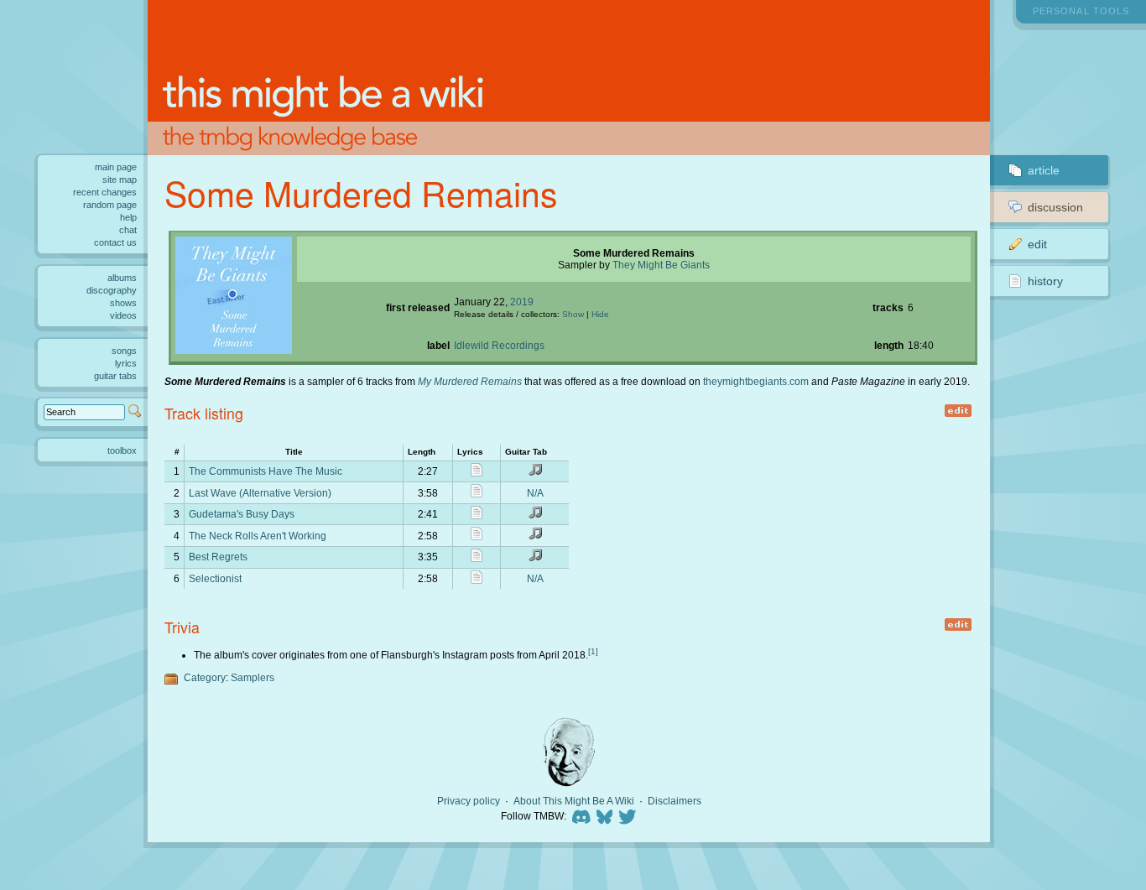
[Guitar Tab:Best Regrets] (535, 558)
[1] (593, 651)
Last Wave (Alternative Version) (260, 492)
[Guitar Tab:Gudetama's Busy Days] (535, 515)
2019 (522, 301)
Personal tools (1081, 11)
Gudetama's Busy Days (241, 513)
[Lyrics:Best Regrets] (476, 558)
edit (957, 410)
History (1045, 281)
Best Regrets (218, 556)
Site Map (119, 179)
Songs (124, 351)
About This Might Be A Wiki (573, 801)
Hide (600, 314)
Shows (123, 303)
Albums (122, 278)
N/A (535, 492)
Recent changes (105, 192)
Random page (110, 205)
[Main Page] (569, 77)
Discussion (1055, 207)
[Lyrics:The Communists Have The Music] (476, 472)
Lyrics (126, 363)
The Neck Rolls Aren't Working (257, 535)
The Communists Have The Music (265, 471)
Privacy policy (468, 801)
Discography (111, 290)
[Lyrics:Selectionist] (476, 580)
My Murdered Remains (470, 381)
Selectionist (215, 578)
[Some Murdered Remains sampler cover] (233, 350)
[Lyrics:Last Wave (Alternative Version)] (476, 493)
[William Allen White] (569, 752)
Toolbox (122, 450)
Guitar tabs (115, 376)
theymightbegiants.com (756, 381)
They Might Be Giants (661, 264)
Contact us (115, 242)
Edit (1037, 244)
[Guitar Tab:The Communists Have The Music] (535, 472)
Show (573, 314)
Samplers (252, 677)
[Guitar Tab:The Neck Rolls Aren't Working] (535, 536)
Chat (128, 230)
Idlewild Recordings (499, 345)
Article (1044, 170)
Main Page (116, 167)
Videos (123, 315)
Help (128, 217)
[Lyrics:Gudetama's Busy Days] (476, 515)
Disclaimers (674, 801)
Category (205, 677)
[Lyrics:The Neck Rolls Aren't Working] (476, 536)
